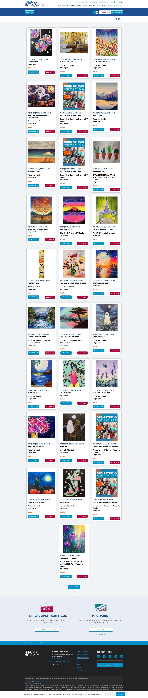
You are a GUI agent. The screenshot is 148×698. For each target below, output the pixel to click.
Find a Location (103, 2)
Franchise (94, 2)
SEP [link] (118, 19)
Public (105, 12)
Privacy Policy (37, 682)
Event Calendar (83, 652)
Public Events (63, 6)
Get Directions (56, 658)
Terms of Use (28, 682)
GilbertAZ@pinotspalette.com (60, 661)
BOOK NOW (50, 72)
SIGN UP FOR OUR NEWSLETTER (109, 665)
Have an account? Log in (101, 634)
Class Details (33, 72)
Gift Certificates (89, 6)
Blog (110, 6)
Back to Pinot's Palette (83, 2)
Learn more (98, 694)
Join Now (100, 629)
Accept (120, 694)
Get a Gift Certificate (47, 629)
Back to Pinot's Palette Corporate (36, 643)
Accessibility (44, 682)
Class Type (29, 12)
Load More (74, 587)
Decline (109, 694)
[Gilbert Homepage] (32, 4)
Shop (104, 6)
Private (117, 12)
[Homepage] (37, 653)
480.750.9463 (55, 665)
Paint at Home (118, 6)
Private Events (75, 6)
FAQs (98, 6)
